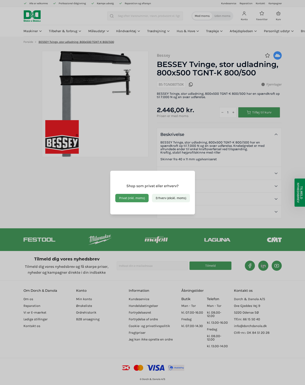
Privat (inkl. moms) (132, 198)
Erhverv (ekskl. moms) (171, 198)
